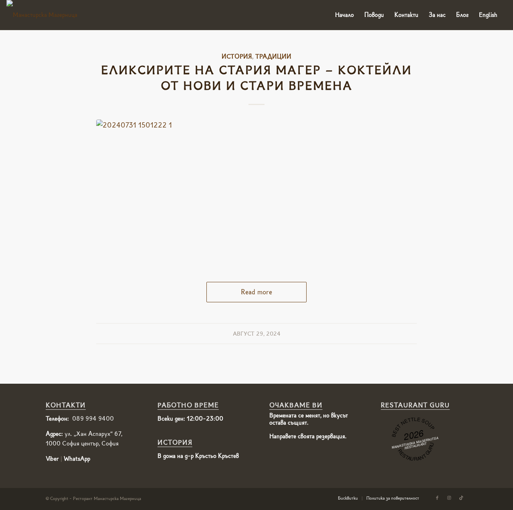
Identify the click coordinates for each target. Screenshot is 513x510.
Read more (256, 292)
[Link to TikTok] (461, 498)
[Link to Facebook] (437, 498)
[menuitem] (344, 15)
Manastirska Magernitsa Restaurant (415, 442)
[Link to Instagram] (449, 498)
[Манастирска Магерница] (41, 15)
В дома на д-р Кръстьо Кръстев (198, 455)
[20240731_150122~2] (256, 192)
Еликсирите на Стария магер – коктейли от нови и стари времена (256, 78)
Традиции (273, 56)
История (237, 56)
